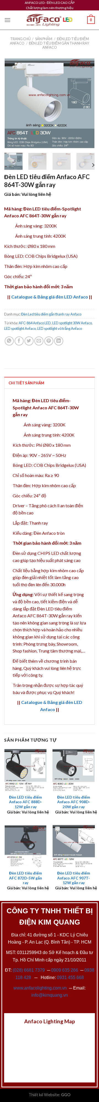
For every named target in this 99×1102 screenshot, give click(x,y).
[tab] (49, 382)
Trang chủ (20, 39)
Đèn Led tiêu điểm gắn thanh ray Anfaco (59, 45)
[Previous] (13, 103)
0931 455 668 (70, 977)
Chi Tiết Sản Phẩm (26, 383)
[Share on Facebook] (19, 341)
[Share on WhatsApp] (9, 341)
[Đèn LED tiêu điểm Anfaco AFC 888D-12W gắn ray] (25, 770)
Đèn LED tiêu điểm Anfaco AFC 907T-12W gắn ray (73, 878)
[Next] (86, 103)
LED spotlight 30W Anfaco (72, 323)
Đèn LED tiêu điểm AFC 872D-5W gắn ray (25, 878)
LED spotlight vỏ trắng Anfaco (59, 328)
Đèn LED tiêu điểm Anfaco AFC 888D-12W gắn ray (25, 802)
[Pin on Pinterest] (48, 341)
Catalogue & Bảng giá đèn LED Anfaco (49, 296)
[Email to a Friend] (38, 341)
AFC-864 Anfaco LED (35, 323)
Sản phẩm (43, 39)
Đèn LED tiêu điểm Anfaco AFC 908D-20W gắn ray (73, 802)
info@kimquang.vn (49, 995)
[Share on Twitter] (29, 341)
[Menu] (7, 20)
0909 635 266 (64, 970)
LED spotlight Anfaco (20, 328)
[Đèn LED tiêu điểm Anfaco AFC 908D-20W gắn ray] (73, 770)
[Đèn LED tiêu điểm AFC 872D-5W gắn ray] (25, 846)
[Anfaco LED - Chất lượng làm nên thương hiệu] (49, 20)
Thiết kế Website (44, 1094)
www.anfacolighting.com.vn (40, 988)
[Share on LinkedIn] (58, 341)
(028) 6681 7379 (29, 970)
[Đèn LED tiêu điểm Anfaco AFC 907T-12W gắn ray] (73, 846)
